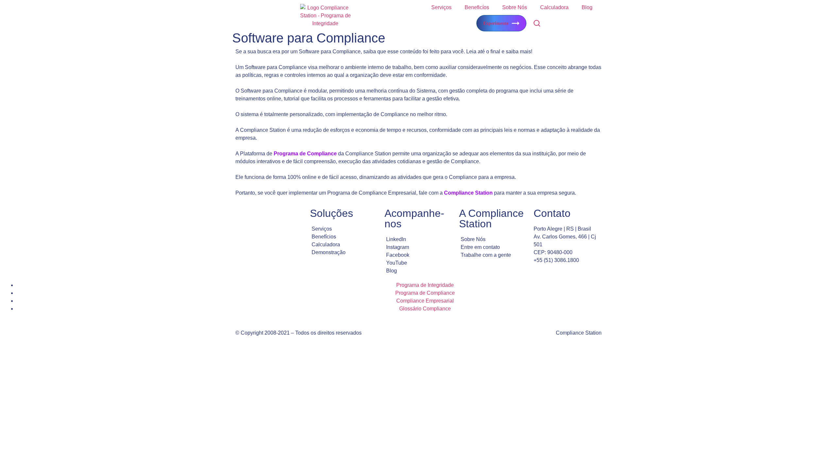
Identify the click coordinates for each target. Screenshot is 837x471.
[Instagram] (418, 247)
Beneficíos (477, 7)
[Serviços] (344, 229)
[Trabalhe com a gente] (493, 255)
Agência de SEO (314, 355)
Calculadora (554, 7)
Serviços (441, 7)
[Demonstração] (344, 252)
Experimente (495, 23)
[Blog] (418, 271)
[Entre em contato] (493, 247)
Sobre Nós (514, 7)
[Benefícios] (344, 237)
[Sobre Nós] (493, 239)
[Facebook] (418, 255)
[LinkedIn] (418, 239)
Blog (587, 7)
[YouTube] (418, 263)
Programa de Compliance (305, 153)
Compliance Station (468, 193)
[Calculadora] (344, 245)
